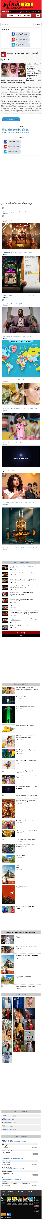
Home (3, 1191)
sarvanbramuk (9, 1122)
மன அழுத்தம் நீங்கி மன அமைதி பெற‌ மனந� (13, 1168)
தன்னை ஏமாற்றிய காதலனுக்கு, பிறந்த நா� (12, 1158)
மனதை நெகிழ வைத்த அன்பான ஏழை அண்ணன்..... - (15, 1141)
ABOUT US (29, 1191)
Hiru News (27, 15)
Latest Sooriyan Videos (21, 563)
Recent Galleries (21, 994)
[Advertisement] (21, 178)
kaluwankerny (9, 1116)
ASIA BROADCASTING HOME (15, 1191)
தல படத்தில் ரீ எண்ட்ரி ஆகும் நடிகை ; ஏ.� (12, 1179)
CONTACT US (5, 1194)
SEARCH (37, 24)
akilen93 (7, 1126)
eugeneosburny (9, 1129)
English (19, 15)
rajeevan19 (8, 1119)
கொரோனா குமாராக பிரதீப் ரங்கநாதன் (22, 53)
